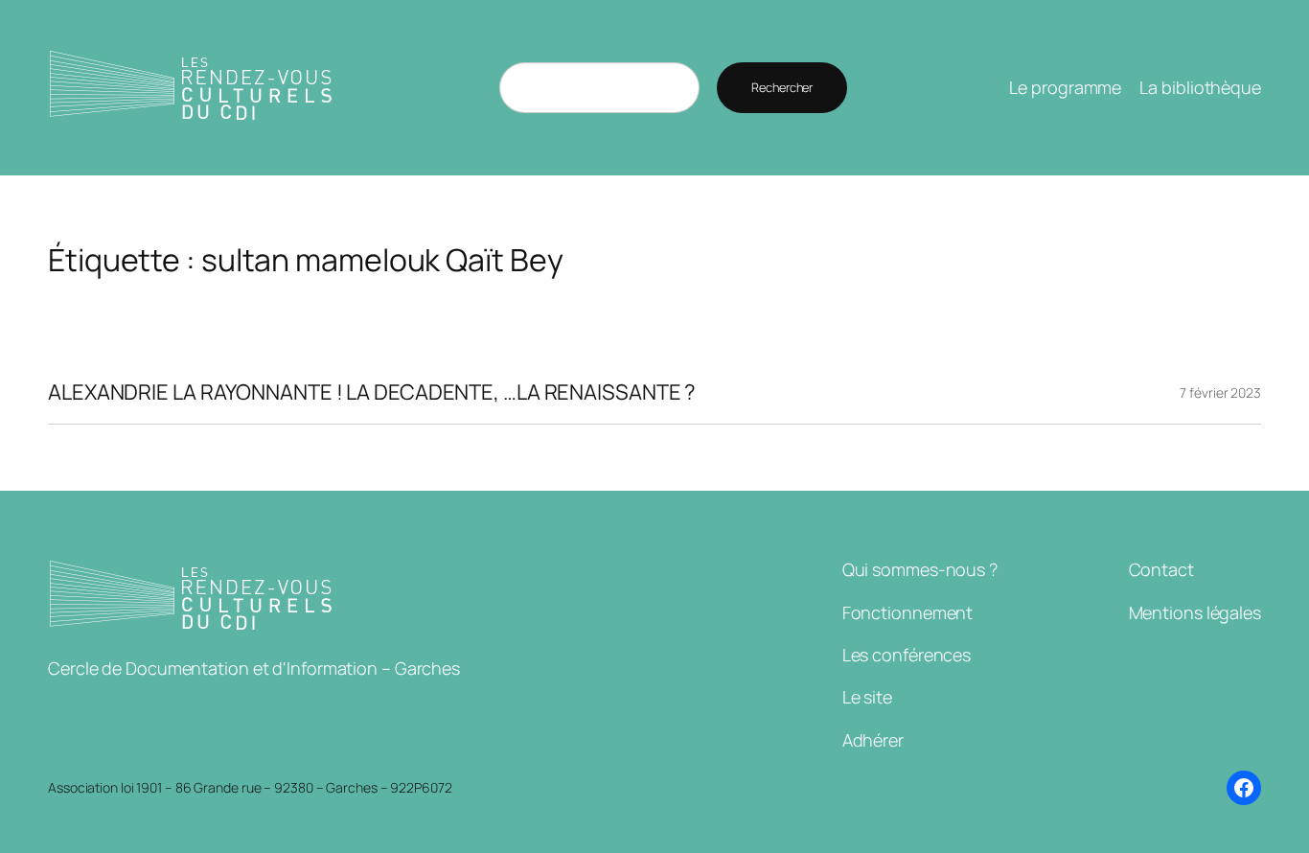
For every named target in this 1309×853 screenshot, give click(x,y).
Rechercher (782, 87)
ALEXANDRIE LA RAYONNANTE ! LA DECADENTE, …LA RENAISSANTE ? (372, 392)
